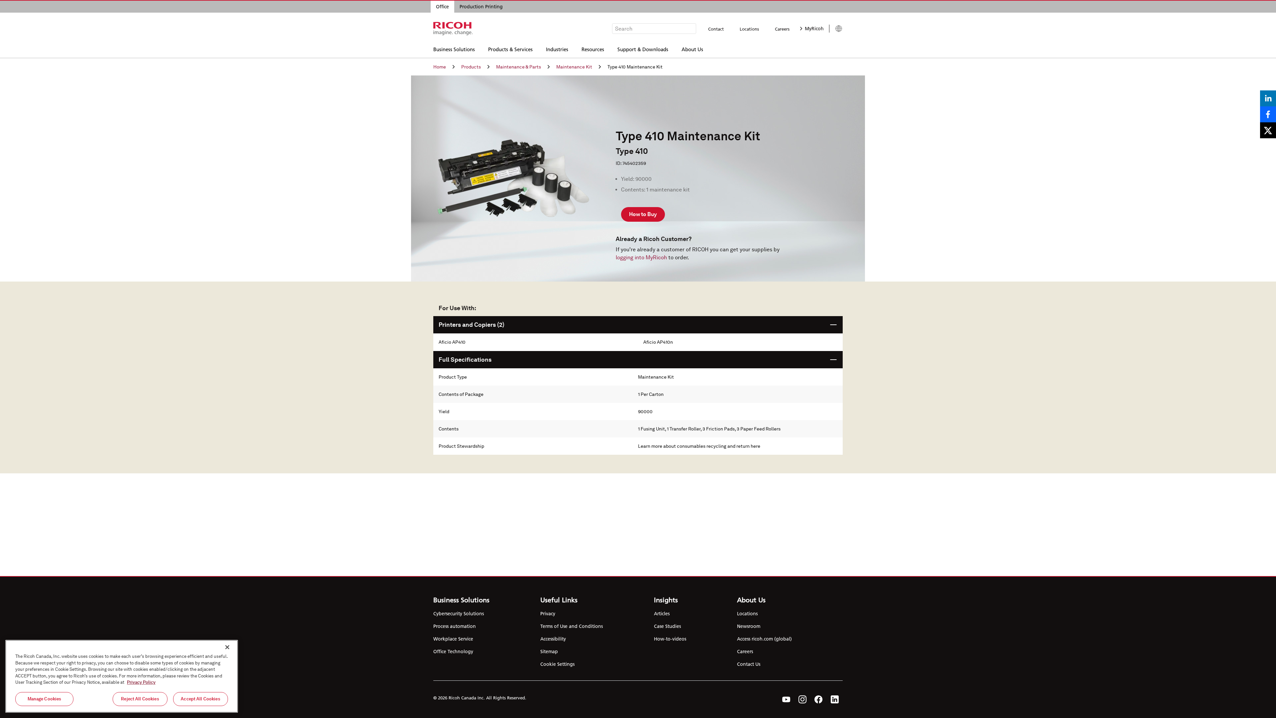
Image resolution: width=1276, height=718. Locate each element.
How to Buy (643, 214)
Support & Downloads (642, 49)
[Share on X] (1268, 130)
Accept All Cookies (200, 698)
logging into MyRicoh (641, 257)
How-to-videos (670, 639)
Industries (557, 49)
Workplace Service (453, 639)
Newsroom (748, 626)
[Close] (227, 647)
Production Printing (481, 7)
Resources (593, 49)
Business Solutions (454, 49)
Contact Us (748, 664)
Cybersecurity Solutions (458, 614)
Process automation (454, 626)
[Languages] (836, 29)
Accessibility (553, 639)
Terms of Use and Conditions (571, 626)
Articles (662, 614)
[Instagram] (802, 699)
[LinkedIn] (835, 699)
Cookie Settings (557, 664)
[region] (121, 676)
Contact (716, 29)
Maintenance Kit (574, 66)
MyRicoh (814, 29)
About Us (692, 49)
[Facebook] (818, 699)
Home (439, 66)
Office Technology (453, 652)
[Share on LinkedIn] (1268, 98)
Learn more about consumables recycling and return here (699, 446)
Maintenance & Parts (518, 66)
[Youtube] (786, 699)
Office (442, 7)
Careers (782, 29)
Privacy (547, 614)
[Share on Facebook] (1268, 114)
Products (471, 66)
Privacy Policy (141, 682)
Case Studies (667, 626)
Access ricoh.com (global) (764, 639)
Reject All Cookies (140, 698)
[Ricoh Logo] (453, 28)
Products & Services (510, 49)
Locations (749, 29)
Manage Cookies (44, 698)
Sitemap (549, 652)
